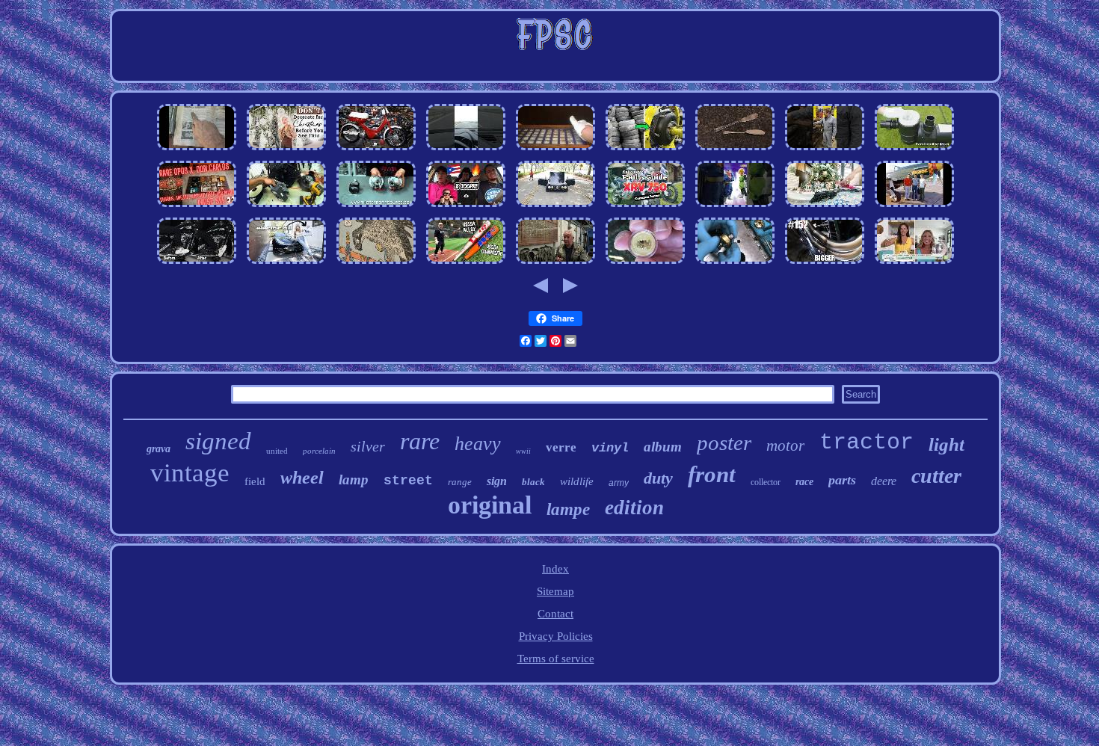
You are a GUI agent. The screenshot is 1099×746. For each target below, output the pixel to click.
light (946, 444)
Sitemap (555, 591)
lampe (568, 509)
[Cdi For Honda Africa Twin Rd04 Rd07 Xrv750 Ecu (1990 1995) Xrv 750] (645, 207)
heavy (478, 443)
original (490, 505)
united (277, 450)
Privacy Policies (556, 636)
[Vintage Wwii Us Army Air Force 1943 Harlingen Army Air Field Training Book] (914, 207)
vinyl (610, 448)
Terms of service (555, 659)
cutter (936, 475)
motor (785, 445)
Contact (555, 614)
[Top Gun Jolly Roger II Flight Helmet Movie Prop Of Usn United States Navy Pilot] (555, 264)
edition (634, 507)
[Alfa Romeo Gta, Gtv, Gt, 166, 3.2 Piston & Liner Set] (555, 207)
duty (658, 478)
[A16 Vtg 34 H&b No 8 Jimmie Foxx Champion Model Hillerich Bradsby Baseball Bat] (465, 264)
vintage (190, 472)
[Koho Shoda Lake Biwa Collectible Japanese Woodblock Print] (376, 264)
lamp (354, 479)
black (533, 481)
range (460, 481)
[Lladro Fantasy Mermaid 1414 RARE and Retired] (914, 264)
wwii (523, 451)
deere (883, 481)
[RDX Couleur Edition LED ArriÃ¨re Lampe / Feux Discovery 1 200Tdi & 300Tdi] (376, 207)
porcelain (319, 450)
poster (724, 442)
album (663, 446)
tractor (866, 442)
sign (497, 481)
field (254, 481)
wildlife (577, 481)
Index (555, 569)
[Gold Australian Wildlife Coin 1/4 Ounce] (645, 264)
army (619, 483)
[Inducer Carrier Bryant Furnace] (286, 207)
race (804, 481)
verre (561, 447)
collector (766, 482)
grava (158, 448)
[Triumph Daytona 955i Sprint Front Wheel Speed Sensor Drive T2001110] (196, 150)
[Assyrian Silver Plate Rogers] (735, 150)
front (712, 474)
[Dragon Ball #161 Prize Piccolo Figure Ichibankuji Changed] (735, 207)
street (408, 480)
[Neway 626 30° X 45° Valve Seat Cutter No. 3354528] (735, 264)
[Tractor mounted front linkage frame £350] (286, 264)
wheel (302, 477)
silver (368, 446)
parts (842, 479)
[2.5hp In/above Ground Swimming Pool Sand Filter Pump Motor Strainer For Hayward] (914, 150)
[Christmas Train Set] (824, 207)
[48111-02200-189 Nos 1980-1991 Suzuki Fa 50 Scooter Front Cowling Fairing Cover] (376, 150)
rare (420, 441)
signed (218, 441)
